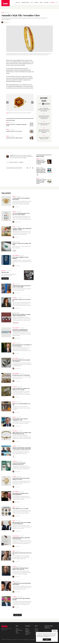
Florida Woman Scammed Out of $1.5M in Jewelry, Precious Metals (44, 117)
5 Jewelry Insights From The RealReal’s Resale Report (21, 199)
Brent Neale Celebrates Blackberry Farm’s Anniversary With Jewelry (41, 181)
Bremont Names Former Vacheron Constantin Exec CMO (20, 419)
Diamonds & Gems (25, 2)
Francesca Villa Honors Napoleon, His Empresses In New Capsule (20, 389)
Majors (13, 506)
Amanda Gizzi (6, 21)
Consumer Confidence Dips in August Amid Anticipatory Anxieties (21, 229)
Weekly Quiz (27, 630)
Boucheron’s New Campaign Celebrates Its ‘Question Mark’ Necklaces (41, 162)
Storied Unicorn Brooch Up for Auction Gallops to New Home (21, 479)
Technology (14, 461)
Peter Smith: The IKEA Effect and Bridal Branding (21, 599)
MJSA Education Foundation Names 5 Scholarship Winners (20, 494)
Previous (7, 102)
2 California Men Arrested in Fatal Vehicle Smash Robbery (21, 584)
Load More (17, 615)
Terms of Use (26, 639)
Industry (18, 2)
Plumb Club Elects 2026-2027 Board (20, 508)
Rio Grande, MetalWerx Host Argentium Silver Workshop (21, 360)
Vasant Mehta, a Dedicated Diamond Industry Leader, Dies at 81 (20, 568)
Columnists (14, 297)
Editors (13, 343)
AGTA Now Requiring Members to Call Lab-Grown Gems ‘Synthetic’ (44, 109)
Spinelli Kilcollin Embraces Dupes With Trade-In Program (21, 538)
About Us (36, 628)
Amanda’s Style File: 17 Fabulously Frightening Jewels (16, 125)
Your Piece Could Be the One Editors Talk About (21, 244)
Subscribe (52, 2)
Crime (13, 581)
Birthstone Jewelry (13, 162)
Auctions (14, 476)
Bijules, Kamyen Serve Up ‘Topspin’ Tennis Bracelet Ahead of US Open (21, 433)
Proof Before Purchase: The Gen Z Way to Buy (44, 124)
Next (32, 102)
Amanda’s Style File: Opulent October (14, 137)
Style (31, 2)
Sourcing (14, 211)
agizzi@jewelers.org (7, 22)
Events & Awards (15, 255)
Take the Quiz (5, 278)
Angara (7, 112)
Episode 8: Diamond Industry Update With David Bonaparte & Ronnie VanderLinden (41, 170)
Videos (41, 2)
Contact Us (37, 630)
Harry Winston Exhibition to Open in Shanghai (20, 258)
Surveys (13, 196)
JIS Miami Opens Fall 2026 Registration (21, 375)
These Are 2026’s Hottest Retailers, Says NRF (44, 138)
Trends (2, 12)
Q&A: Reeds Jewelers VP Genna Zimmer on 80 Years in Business (44, 131)
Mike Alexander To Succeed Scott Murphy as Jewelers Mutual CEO (21, 523)
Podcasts (14, 446)
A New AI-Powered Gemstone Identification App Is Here (19, 463)
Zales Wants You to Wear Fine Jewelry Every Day (22, 553)
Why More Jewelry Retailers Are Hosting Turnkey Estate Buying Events (21, 315)
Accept (47, 639)
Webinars (27, 628)
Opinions (36, 2)
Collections (14, 386)
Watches (14, 417)
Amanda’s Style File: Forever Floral (14, 131)
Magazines (46, 2)
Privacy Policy (32, 639)
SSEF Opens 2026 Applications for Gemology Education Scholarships (20, 330)
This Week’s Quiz (5, 272)
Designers (21, 162)
